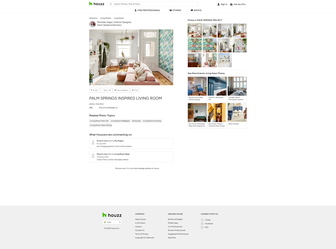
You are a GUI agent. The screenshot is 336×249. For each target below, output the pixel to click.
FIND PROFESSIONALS (148, 10)
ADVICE (197, 10)
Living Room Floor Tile (99, 121)
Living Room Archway (152, 121)
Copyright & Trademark (144, 238)
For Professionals (175, 227)
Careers (138, 227)
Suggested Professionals (178, 234)
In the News (140, 223)
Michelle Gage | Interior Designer (114, 22)
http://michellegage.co (108, 108)
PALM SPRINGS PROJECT (209, 20)
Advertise (172, 238)
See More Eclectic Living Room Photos (206, 73)
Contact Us (140, 230)
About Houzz (140, 219)
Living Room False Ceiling (101, 125)
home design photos (142, 168)
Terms (137, 234)
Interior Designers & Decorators (109, 25)
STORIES (176, 10)
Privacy (145, 234)
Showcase (136, 121)
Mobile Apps (173, 223)
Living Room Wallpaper (120, 121)
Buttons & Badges (175, 219)
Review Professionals (176, 230)
